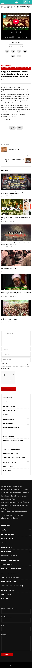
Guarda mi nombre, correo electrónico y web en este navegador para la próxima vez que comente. (15, 366)
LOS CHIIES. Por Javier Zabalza (9, 268)
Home (2, 6)
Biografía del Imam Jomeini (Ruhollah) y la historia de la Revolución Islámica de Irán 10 (16, 293)
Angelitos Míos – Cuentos (12, 432)
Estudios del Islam (9, 406)
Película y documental (11, 428)
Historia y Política (10, 6)
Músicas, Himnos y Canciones (13, 440)
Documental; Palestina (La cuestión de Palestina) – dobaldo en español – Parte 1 (15, 243)
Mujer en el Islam (9, 410)
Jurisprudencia (8, 436)
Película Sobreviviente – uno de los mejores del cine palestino (15, 218)
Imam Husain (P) (8, 419)
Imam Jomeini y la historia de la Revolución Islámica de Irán (15, 68)
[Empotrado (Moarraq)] (4, 149)
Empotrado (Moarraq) (14, 149)
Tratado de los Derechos (12, 449)
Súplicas (6, 415)
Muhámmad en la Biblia (10, 453)
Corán (5, 402)
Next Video (28, 155)
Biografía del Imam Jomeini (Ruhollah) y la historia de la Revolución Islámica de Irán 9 (16, 318)
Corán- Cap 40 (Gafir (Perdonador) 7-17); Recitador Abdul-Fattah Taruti (13, 160)
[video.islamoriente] (16, 2)
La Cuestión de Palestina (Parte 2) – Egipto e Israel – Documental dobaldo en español (15, 192)
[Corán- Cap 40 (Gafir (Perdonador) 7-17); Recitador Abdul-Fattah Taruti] (28, 160)
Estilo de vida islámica (10, 445)
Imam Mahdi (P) (8, 423)
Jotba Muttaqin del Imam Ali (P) (14, 458)
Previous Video (5, 144)
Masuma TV (7, 471)
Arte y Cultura (8, 466)
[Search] (30, 2)
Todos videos (7, 398)
